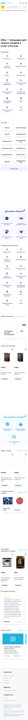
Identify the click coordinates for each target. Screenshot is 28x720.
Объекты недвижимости (7, 83)
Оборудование (21, 75)
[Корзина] (23, 3)
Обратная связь (8, 677)
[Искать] (25, 7)
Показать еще (14, 168)
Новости (6, 698)
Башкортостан (21, 148)
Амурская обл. (7, 141)
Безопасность (7, 58)
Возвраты (6, 683)
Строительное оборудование (21, 92)
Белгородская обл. (7, 154)
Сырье (21, 101)
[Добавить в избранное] (12, 349)
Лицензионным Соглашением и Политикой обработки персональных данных (14, 715)
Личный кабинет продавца (10, 690)
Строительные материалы (7, 101)
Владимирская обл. (21, 161)
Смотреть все (19, 316)
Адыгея (7, 134)
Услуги (21, 110)
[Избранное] (20, 3)
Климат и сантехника (7, 67)
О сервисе (6, 680)
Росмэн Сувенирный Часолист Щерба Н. (19, 578)
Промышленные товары (7, 92)
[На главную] (3, 3)
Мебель (7, 75)
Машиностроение (21, 66)
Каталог (3, 10)
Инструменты (21, 58)
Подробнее (17, 656)
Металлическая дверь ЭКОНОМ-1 (6, 373)
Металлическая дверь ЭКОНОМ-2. (19, 373)
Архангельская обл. (20, 141)
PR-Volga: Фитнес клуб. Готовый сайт (19, 478)
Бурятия (7, 161)
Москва (7, 128)
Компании (8, 10)
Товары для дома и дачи (7, 110)
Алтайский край (21, 134)
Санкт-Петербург (21, 128)
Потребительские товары (18, 10)
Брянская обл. (21, 154)
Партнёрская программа (10, 700)
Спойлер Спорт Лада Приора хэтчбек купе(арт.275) (5, 579)
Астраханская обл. (7, 148)
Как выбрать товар (8, 675)
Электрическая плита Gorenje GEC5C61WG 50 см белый (7, 479)
